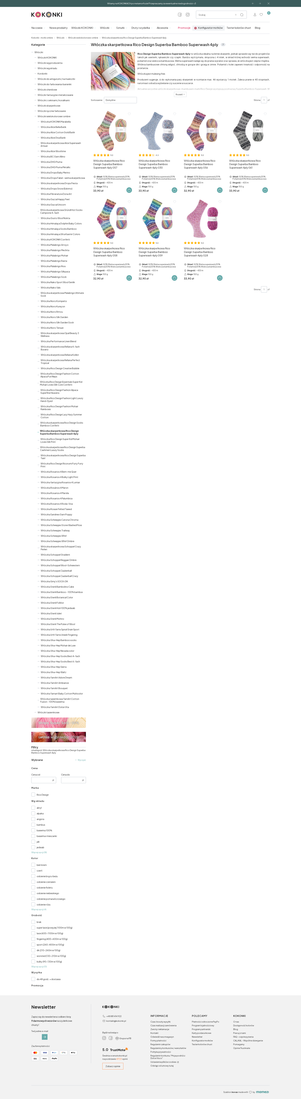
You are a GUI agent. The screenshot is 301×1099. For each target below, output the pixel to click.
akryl (39, 807)
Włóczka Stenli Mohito (52, 618)
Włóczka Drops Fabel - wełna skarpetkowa (63, 177)
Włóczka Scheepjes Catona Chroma (59, 519)
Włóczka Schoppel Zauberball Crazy (59, 576)
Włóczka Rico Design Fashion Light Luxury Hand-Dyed (61, 399)
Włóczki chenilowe (47, 89)
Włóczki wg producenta (50, 62)
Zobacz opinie (113, 1066)
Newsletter (197, 1037)
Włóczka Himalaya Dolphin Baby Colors (61, 223)
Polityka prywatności (160, 1052)
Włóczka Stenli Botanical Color (57, 597)
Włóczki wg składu (47, 68)
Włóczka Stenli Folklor (52, 602)
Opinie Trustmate (241, 1048)
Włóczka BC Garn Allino (53, 156)
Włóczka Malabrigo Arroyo (55, 244)
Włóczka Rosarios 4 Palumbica (56, 498)
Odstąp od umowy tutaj (162, 1065)
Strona (257, 100)
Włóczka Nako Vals (51, 287)
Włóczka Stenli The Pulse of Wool (58, 624)
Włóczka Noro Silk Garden (54, 317)
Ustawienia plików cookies (163, 1062)
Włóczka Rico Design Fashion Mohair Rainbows (59, 408)
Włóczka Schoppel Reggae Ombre (59, 560)
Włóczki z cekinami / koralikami (54, 100)
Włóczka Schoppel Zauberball (56, 570)
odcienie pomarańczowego (51, 898)
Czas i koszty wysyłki (160, 1021)
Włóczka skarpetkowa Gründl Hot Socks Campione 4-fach (61, 211)
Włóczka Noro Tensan (52, 327)
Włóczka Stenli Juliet (51, 613)
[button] (241, 14)
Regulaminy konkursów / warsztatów (168, 1048)
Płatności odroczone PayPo (205, 1021)
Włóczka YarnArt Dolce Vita (55, 707)
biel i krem (42, 864)
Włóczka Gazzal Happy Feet (55, 199)
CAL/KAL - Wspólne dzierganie (248, 1040)
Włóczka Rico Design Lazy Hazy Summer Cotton (61, 416)
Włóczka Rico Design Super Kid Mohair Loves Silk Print (60, 440)
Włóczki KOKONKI (47, 57)
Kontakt (154, 1033)
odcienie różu (43, 904)
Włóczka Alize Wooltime (53, 151)
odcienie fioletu (45, 887)
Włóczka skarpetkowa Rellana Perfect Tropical (60, 361)
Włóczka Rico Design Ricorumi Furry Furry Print (62, 465)
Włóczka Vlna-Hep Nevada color (57, 650)
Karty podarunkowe (201, 1033)
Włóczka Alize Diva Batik (53, 137)
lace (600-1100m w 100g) (50, 933)
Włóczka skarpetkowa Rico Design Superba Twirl (63, 457)
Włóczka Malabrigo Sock (54, 276)
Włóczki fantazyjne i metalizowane (55, 94)
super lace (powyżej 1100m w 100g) (54, 927)
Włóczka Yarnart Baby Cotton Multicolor (62, 693)
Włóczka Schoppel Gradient (55, 554)
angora (40, 819)
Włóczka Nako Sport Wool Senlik (58, 282)
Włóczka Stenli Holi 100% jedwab (58, 608)
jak (38, 841)
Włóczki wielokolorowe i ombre (83, 38)
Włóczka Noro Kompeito (54, 301)
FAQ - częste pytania (243, 1037)
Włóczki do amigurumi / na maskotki (56, 78)
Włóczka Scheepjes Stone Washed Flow (61, 525)
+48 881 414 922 (113, 1016)
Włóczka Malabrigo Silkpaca (55, 271)
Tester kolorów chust (202, 1044)
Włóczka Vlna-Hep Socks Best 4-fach (60, 656)
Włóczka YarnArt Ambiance (55, 682)
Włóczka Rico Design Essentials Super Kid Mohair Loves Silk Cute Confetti (61, 383)
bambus (41, 824)
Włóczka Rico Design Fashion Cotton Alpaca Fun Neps (59, 375)
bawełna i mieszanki (47, 836)
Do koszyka (129, 190)
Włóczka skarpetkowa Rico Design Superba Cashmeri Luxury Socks (62, 448)
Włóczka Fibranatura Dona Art (56, 193)
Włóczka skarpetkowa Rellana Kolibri (60, 354)
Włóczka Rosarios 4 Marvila (55, 493)
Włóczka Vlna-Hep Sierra (53, 666)
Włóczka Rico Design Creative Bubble (60, 368)
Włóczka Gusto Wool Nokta (55, 218)
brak (39, 922)
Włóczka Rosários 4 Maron (54, 487)
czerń (39, 870)
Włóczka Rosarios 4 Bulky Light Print (59, 477)
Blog (235, 1029)
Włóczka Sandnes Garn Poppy (56, 514)
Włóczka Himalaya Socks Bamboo (59, 228)
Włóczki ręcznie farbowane (52, 111)
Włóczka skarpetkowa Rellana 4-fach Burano (60, 348)
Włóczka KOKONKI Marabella (56, 121)
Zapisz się (45, 1037)
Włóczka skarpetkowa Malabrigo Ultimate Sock (62, 294)
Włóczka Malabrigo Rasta (54, 260)
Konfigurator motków (202, 1040)
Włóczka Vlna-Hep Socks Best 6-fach (60, 661)
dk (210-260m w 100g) (48, 950)
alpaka (40, 813)
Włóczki (60, 38)
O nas (236, 1021)
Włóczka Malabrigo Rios (53, 266)
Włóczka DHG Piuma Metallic (55, 167)
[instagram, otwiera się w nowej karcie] (187, 14)
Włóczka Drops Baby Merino (55, 172)
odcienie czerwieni (46, 881)
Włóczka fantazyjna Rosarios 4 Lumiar (60, 482)
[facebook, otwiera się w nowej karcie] (180, 14)
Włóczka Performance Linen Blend (58, 341)
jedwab (40, 847)
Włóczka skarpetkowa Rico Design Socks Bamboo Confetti (61, 424)
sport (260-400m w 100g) (50, 944)
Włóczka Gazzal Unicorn (53, 204)
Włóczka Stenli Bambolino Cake (57, 586)
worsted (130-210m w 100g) (51, 955)
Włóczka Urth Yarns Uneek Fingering (59, 634)
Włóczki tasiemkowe (48, 712)
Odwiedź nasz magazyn (162, 1037)
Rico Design (43, 794)
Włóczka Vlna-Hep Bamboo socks (59, 640)
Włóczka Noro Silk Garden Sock (57, 322)
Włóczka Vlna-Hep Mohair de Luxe (58, 645)
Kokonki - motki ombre (42, 38)
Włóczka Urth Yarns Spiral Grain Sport (60, 629)
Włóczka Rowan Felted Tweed (56, 509)
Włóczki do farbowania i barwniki (54, 84)
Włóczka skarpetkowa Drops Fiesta (59, 183)
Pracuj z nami (239, 1033)
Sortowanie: (97, 100)
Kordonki (42, 73)
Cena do (65, 774)
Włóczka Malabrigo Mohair (54, 255)
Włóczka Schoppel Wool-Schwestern (60, 565)
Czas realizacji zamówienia (163, 1025)
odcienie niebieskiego (48, 893)
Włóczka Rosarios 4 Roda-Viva (57, 503)
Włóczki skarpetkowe (49, 105)
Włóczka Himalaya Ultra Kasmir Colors (60, 234)
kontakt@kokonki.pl (116, 1021)
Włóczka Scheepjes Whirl (54, 535)
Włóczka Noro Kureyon (53, 306)
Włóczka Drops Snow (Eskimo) (56, 188)
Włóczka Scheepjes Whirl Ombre (57, 541)
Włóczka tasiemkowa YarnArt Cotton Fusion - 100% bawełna (59, 700)
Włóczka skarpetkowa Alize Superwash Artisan (61, 144)
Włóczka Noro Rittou (52, 311)
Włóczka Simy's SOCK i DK (54, 581)
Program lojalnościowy (203, 1025)
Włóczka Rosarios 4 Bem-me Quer (59, 471)
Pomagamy (238, 1044)
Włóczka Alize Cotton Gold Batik (58, 132)
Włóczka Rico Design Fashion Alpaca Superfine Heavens (59, 391)
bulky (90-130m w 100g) (49, 961)
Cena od (35, 774)
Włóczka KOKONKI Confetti (55, 239)
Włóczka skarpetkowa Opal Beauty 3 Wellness (60, 334)
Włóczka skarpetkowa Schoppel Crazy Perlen (61, 548)
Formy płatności (158, 1040)
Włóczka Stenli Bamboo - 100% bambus (62, 592)
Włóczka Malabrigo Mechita (55, 250)
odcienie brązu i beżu (47, 876)
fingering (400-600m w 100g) (52, 938)
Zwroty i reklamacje (159, 1029)
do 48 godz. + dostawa (49, 979)
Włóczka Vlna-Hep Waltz (53, 672)
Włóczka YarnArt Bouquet (54, 688)
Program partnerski (201, 1029)
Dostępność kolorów (243, 1025)
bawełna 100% (44, 830)
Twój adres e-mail (39, 1031)
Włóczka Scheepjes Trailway (55, 530)
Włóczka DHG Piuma (51, 161)
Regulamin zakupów (160, 1044)
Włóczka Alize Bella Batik (53, 127)
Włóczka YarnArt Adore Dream (56, 677)
